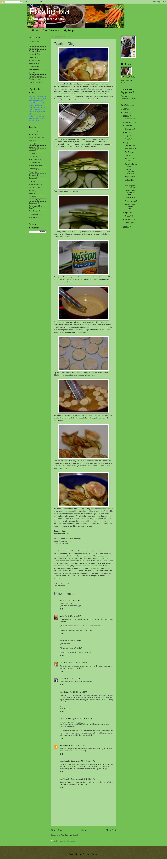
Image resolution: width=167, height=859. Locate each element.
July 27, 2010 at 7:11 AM (72, 678)
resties (31, 181)
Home (35, 30)
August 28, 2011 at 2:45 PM (85, 761)
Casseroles (33, 203)
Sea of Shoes (34, 70)
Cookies (32, 178)
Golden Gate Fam (129, 77)
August (128, 132)
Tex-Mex (32, 194)
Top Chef (32, 217)
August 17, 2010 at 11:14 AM (81, 719)
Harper (31, 144)
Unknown (63, 745)
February (128, 219)
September (129, 129)
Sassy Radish (34, 57)
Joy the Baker (34, 48)
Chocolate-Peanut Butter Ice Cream (131, 192)
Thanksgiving (34, 184)
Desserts (32, 147)
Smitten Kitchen (34, 42)
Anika (62, 616)
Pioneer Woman (34, 67)
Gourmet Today (64, 533)
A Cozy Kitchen (34, 60)
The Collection (130, 152)
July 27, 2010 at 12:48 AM (78, 663)
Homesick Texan (35, 54)
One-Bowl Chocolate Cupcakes (129, 171)
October (128, 125)
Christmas (32, 175)
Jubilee (127, 155)
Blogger (94, 854)
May (127, 142)
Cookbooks (33, 162)
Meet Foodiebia (51, 30)
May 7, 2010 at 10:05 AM (73, 616)
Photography (33, 200)
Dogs (31, 153)
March (127, 216)
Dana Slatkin (64, 692)
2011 (125, 112)
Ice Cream (32, 187)
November (129, 122)
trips (30, 141)
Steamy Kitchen (34, 79)
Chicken (32, 197)
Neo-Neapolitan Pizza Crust (130, 186)
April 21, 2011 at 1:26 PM (76, 745)
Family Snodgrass (35, 76)
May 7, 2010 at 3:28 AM (71, 600)
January (128, 223)
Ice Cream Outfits (131, 145)
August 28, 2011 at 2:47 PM (85, 779)
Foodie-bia (49, 11)
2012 (125, 109)
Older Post (111, 830)
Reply (62, 609)
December (129, 119)
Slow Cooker (33, 211)
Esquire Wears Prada (36, 45)
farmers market (34, 166)
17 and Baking (34, 64)
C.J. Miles (32, 73)
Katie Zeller (64, 663)
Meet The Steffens (35, 82)
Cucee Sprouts (65, 719)
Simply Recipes (34, 51)
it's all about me (34, 138)
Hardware (32, 169)
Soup (31, 190)
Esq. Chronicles (130, 177)
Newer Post (56, 830)
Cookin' (31, 131)
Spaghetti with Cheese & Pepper (130, 206)
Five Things (33, 159)
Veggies (62, 586)
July (127, 136)
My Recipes (70, 30)
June (127, 139)
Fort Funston (33, 214)
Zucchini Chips (65, 43)
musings (32, 156)
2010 (125, 116)
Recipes (32, 134)
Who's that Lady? (131, 201)
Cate (61, 678)
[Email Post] (67, 583)
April (127, 213)
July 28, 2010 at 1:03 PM (79, 692)
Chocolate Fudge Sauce (131, 165)
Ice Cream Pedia (131, 149)
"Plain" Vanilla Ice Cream (131, 160)
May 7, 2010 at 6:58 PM (72, 640)
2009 (125, 227)
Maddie (31, 172)
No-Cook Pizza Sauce (130, 181)
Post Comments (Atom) (69, 835)
